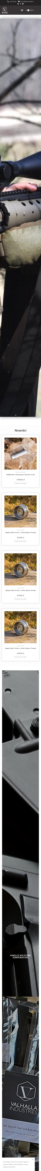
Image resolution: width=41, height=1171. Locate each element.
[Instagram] (20, 4)
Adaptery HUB (20, 530)
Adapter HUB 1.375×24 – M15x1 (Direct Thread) (21, 590)
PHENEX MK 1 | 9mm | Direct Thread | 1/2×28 (20, 475)
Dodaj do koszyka (20, 483)
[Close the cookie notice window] (32, 1159)
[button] (22, 10)
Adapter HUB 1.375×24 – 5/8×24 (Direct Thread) (20, 532)
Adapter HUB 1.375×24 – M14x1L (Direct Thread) (20, 648)
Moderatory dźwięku (20, 472)
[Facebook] (18, 4)
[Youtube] (23, 4)
